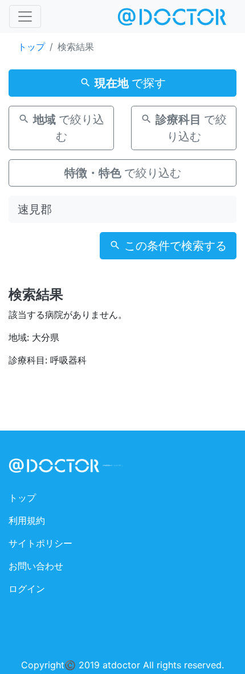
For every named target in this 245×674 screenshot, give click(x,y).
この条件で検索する (174, 246)
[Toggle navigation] (25, 16)
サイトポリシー (40, 543)
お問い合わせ (36, 566)
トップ (31, 46)
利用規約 (27, 520)
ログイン (27, 588)
